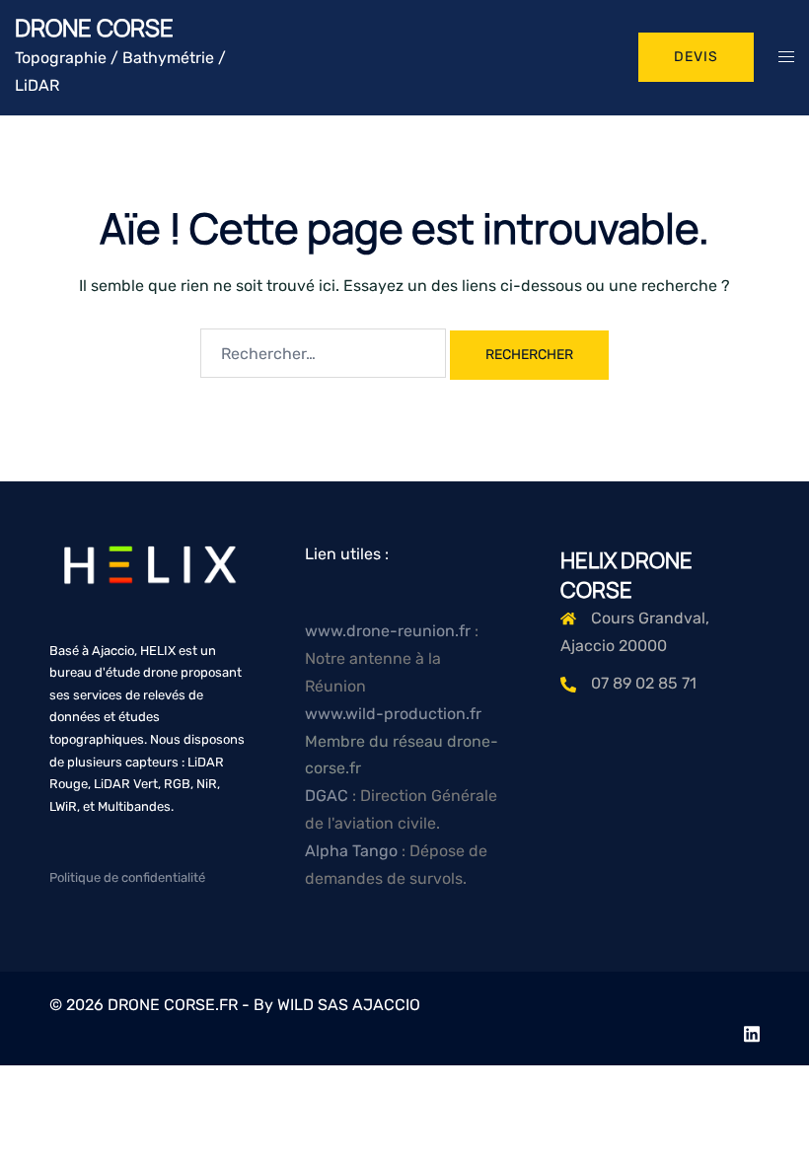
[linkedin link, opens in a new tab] (752, 1031)
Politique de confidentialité (127, 877)
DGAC (328, 795)
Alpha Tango (353, 850)
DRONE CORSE (94, 27)
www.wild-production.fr (393, 713)
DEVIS (696, 56)
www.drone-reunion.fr (388, 630)
